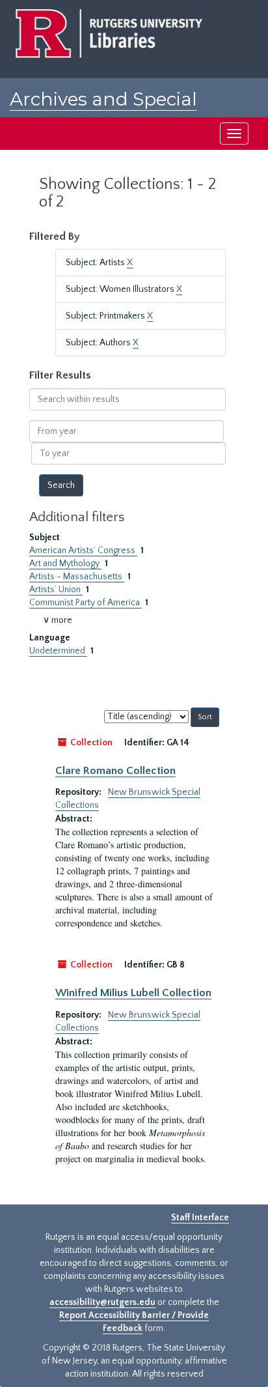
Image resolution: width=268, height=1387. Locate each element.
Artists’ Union (56, 589)
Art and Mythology (65, 563)
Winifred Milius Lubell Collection (133, 993)
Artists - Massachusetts (76, 576)
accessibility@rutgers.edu (102, 1302)
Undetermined (58, 651)
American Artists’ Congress (83, 550)
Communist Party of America (85, 602)
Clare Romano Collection (115, 771)
